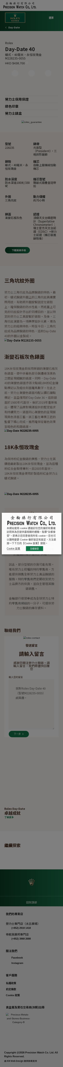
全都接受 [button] (34, 548)
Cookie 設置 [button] (13, 548)
